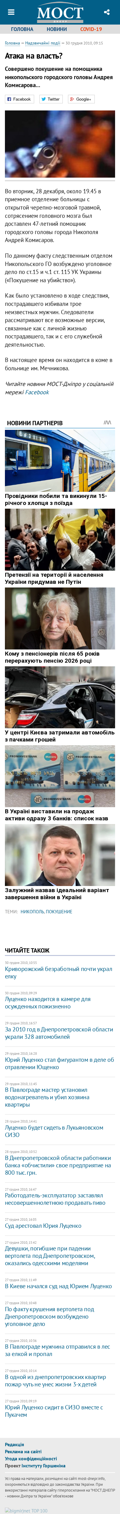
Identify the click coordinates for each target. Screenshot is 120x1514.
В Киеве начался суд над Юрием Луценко (58, 1286)
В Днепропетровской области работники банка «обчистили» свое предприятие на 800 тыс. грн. (58, 1165)
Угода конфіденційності (31, 1458)
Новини (57, 29)
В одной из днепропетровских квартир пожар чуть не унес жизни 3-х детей (55, 1380)
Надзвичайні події (42, 43)
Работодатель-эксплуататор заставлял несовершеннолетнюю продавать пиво (55, 1199)
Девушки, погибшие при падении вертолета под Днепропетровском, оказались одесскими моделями (50, 1255)
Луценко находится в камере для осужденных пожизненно (48, 1002)
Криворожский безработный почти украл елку (58, 972)
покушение (59, 912)
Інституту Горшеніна (44, 1465)
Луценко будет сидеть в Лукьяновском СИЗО (54, 1131)
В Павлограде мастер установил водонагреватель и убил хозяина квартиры (47, 1097)
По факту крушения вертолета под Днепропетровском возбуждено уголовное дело (49, 1316)
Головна (22, 29)
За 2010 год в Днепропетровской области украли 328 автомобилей (59, 1033)
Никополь (32, 912)
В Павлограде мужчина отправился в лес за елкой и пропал (57, 1350)
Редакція (14, 1444)
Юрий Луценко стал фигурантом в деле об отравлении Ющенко (59, 1063)
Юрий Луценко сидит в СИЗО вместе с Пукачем (54, 1411)
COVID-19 (91, 29)
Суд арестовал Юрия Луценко (43, 1226)
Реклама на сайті (23, 1451)
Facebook (37, 392)
